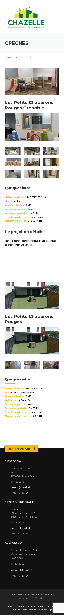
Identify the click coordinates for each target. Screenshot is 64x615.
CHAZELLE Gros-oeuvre (48, 606)
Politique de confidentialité (24, 610)
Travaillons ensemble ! (19, 448)
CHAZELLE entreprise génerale (21, 606)
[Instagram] (34, 448)
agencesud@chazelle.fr (22, 570)
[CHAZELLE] (26, 16)
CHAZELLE (8, 57)
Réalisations (20, 57)
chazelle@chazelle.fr (21, 487)
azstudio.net (25, 598)
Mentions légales (47, 610)
